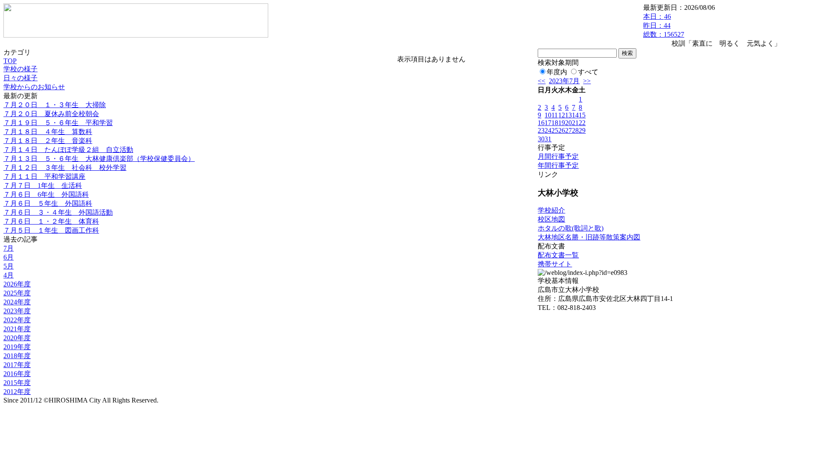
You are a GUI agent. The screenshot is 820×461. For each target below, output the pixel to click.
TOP (10, 60)
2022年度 (17, 320)
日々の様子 (20, 78)
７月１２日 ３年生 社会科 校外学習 (64, 167)
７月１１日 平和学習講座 (44, 176)
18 (554, 122)
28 (575, 130)
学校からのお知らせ (34, 86)
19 (561, 122)
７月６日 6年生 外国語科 (46, 194)
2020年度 (17, 337)
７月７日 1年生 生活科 (42, 185)
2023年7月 (564, 81)
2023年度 (17, 311)
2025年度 (17, 293)
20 (568, 122)
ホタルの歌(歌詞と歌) (570, 228)
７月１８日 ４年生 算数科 (47, 131)
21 (575, 122)
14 (575, 115)
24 (548, 130)
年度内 (557, 72)
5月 (8, 266)
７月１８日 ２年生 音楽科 (47, 140)
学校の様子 (20, 69)
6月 (8, 257)
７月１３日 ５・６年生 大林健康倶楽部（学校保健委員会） (99, 158)
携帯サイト (555, 264)
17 (548, 122)
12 (561, 115)
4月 (8, 275)
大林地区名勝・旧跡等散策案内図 (589, 237)
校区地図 (551, 219)
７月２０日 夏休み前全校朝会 (51, 113)
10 (548, 115)
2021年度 (17, 329)
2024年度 (17, 302)
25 (554, 130)
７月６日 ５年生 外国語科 (47, 203)
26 (561, 130)
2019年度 (17, 346)
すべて (588, 72)
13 (568, 115)
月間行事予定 (558, 156)
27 (568, 130)
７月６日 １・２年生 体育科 (51, 221)
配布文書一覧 (558, 255)
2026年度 (17, 284)
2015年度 (17, 382)
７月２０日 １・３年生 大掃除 (54, 104)
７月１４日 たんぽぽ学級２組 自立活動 (68, 149)
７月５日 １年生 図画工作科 (51, 230)
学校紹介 (551, 210)
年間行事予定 (558, 165)
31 (548, 139)
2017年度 (17, 364)
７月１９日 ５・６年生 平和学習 (58, 122)
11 (554, 115)
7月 (8, 248)
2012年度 (17, 391)
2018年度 (17, 355)
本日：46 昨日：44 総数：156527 (663, 25)
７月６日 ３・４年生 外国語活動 (58, 212)
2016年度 (17, 373)
